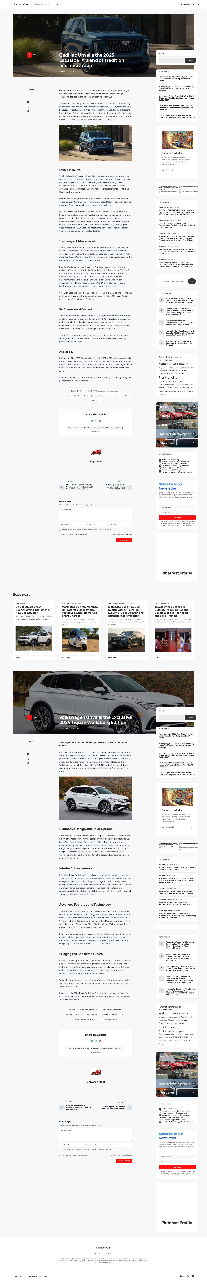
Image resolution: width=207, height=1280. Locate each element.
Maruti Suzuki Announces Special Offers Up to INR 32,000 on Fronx (177, 868)
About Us (98, 1253)
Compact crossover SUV (89, 1010)
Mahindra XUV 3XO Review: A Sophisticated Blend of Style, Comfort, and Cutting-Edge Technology (178, 957)
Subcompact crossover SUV (169, 391)
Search (161, 54)
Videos (131, 603)
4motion (72, 1010)
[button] (9, 4)
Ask (191, 281)
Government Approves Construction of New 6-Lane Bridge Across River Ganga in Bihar (180, 323)
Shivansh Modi (96, 1081)
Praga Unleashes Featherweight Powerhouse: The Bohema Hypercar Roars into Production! (177, 225)
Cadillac (36, 55)
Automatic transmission (170, 357)
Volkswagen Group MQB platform (86, 1019)
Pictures (27, 603)
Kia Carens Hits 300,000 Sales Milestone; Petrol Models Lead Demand (179, 343)
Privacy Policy (18, 1276)
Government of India (167, 384)
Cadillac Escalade (77, 391)
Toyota (167, 603)
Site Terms (43, 1276)
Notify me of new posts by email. (122, 534)
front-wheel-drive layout (171, 381)
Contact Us (108, 1253)
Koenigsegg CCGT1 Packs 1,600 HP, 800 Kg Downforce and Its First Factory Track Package (176, 88)
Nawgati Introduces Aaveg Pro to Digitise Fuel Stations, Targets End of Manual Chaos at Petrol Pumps (177, 251)
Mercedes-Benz (113, 603)
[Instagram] (188, 1276)
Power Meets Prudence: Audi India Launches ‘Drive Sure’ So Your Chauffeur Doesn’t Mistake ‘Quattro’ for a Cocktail (176, 264)
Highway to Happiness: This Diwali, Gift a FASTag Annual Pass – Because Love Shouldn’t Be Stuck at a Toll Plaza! (180, 992)
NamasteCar (21, 4)
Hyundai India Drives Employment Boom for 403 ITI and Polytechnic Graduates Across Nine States (180, 333)
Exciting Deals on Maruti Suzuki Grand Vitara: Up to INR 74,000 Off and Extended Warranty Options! (180, 300)
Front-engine (89, 396)
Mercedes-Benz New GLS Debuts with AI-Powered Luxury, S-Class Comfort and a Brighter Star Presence (126, 611)
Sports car (169, 387)
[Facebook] (193, 1276)
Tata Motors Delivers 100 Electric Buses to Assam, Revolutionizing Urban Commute (176, 892)
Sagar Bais (95, 461)
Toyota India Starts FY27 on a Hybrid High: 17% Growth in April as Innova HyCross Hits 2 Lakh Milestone (177, 880)
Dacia (18, 603)
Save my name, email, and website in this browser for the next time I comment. (86, 529)
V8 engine (95, 401)
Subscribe (177, 517)
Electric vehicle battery (177, 370)
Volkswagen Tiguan (110, 1019)
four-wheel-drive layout (70, 396)
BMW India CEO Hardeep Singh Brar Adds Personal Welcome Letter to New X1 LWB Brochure (176, 108)
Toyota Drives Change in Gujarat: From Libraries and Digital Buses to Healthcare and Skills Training (172, 611)
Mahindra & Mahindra (69, 603)
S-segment (162, 387)
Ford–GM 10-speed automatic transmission (103, 391)
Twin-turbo (189, 391)
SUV (126, 396)
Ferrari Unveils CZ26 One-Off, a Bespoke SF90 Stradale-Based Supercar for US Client (176, 79)
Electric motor (187, 367)
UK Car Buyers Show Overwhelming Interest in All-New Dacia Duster (34, 609)
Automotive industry (174, 363)
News (22, 603)
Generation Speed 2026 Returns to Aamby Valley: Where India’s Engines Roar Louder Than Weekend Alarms (180, 945)
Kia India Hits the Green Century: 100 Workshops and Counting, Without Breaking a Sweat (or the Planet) (177, 915)
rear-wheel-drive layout (184, 385)
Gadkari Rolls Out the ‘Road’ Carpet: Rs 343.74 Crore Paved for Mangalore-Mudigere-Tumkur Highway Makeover (180, 311)
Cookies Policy (31, 1276)
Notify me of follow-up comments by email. (74, 534)
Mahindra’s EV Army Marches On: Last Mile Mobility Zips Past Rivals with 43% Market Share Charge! (80, 611)
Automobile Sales (165, 360)
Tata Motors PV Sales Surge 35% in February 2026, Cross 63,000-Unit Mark (175, 903)
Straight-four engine (182, 387)
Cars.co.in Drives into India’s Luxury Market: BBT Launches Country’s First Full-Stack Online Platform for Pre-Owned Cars (179, 980)
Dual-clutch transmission (173, 368)
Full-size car (103, 396)
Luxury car (116, 396)
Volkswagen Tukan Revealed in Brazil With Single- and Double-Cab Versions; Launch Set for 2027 (176, 98)
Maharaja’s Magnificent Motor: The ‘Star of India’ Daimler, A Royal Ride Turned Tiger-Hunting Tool (180, 968)
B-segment (162, 368)
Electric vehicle (163, 370)
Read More (19, 658)
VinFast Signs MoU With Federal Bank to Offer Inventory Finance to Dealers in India (176, 116)
